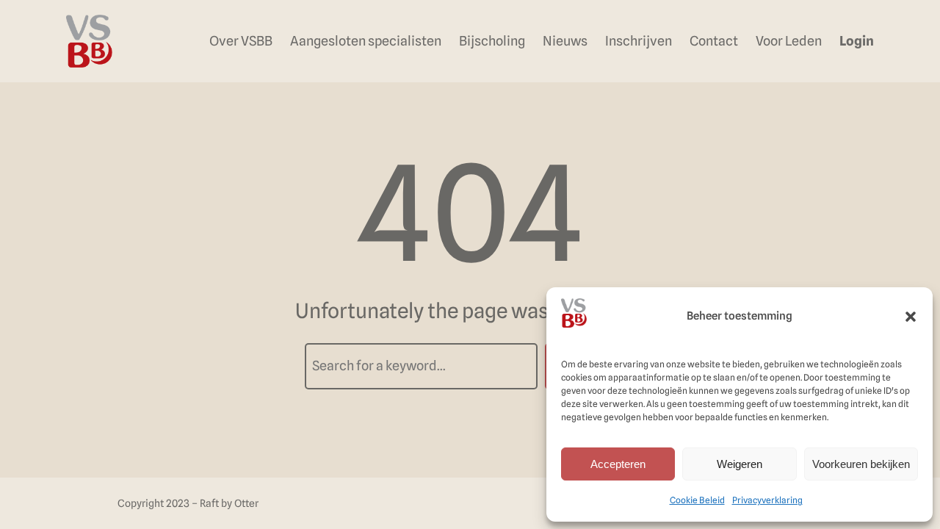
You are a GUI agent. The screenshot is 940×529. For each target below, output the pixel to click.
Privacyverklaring (767, 499)
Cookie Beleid (697, 499)
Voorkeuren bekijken (861, 464)
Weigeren (739, 464)
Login (856, 40)
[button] (910, 316)
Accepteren (618, 464)
